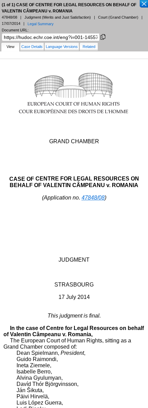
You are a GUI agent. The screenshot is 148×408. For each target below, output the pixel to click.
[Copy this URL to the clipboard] (102, 36)
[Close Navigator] (143, 4)
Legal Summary (41, 24)
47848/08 (93, 198)
